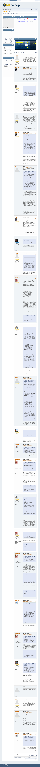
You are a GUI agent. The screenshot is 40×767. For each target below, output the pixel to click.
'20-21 (8, 39)
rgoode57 (16, 114)
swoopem (16, 686)
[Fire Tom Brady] (15, 247)
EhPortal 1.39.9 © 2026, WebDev (6, 764)
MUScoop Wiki (5, 27)
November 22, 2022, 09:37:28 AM (27, 460)
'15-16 (6, 41)
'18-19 (6, 40)
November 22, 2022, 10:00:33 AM (27, 634)
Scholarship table (35, 9)
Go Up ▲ (37, 764)
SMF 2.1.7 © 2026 (4, 765)
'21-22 (6, 39)
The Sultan (5, 61)
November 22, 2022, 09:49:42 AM (27, 554)
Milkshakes (17, 711)
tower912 (16, 84)
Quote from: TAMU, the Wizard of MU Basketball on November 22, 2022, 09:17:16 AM (29, 329)
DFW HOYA (8, 75)
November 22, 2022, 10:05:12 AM (27, 661)
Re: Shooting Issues (26, 67)
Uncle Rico (17, 428)
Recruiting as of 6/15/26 (7, 60)
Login (18, 21)
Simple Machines (9, 765)
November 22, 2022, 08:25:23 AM (27, 68)
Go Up (15, 754)
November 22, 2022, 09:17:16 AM (27, 278)
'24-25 (6, 38)
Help (29, 764)
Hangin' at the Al (5, 18)
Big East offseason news (7, 64)
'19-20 (11, 39)
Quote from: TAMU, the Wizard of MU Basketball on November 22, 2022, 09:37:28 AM (29, 498)
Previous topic (31, 755)
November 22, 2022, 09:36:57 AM (27, 445)
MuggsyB (16, 55)
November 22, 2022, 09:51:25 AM (27, 601)
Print (36, 52)
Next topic (35, 755)
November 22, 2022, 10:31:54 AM (27, 700)
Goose (16, 699)
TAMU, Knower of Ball (18, 278)
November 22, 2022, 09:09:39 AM (27, 218)
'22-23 (11, 38)
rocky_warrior (17, 236)
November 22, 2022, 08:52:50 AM (27, 133)
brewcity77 (5, 65)
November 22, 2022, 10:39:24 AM (27, 712)
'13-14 (11, 41)
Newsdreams (17, 660)
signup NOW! (31, 21)
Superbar (4, 20)
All (23, 52)
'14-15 (8, 41)
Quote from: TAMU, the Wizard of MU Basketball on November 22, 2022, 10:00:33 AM (29, 664)
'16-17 (11, 40)
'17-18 (8, 40)
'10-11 (11, 42)
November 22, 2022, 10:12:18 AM (27, 687)
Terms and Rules (33, 764)
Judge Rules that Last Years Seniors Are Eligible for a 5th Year (8, 69)
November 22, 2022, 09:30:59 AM (27, 378)
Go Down (15, 52)
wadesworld (17, 325)
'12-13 (6, 42)
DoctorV (7, 70)
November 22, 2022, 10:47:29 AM (27, 734)
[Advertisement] (25, 30)
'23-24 (8, 38)
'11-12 (8, 42)
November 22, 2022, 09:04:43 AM (27, 167)
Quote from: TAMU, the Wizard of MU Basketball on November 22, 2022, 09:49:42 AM (29, 604)
